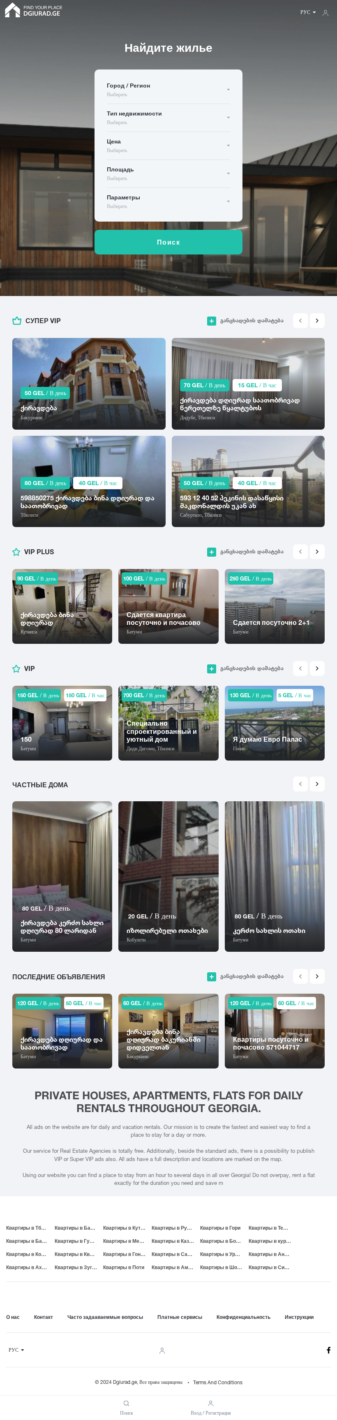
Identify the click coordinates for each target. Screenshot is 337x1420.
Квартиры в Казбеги (176, 1241)
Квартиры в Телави (272, 1228)
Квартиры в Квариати (79, 1254)
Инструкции (299, 1317)
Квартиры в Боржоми (224, 1241)
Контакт (43, 1317)
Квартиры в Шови (221, 1267)
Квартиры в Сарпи (174, 1254)
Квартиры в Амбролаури (176, 1267)
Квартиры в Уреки (221, 1254)
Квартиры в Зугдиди (79, 1267)
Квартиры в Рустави (176, 1228)
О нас (13, 1317)
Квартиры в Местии (126, 1241)
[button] (317, 320)
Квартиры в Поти (123, 1267)
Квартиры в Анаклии (273, 1254)
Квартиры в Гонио (124, 1254)
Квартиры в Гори (220, 1228)
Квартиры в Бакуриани (30, 1241)
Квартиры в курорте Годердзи (273, 1241)
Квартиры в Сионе (271, 1267)
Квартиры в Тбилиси (30, 1228)
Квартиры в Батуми (78, 1228)
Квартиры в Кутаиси (127, 1228)
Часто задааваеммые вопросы (105, 1317)
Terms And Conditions (217, 1382)
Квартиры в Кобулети (30, 1254)
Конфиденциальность (243, 1317)
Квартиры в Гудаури (79, 1241)
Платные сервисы (179, 1317)
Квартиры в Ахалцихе (30, 1267)
